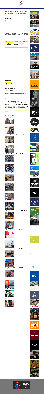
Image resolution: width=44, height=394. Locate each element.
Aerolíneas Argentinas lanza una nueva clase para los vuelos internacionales (14, 248)
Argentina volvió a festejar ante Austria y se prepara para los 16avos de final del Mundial (15, 229)
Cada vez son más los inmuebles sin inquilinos (10, 191)
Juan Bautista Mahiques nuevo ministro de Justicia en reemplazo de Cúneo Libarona (15, 308)
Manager (38, 392)
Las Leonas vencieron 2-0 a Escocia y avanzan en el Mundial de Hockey (13, 172)
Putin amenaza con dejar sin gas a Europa (10, 288)
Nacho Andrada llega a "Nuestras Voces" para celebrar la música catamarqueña (14, 134)
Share (6, 17)
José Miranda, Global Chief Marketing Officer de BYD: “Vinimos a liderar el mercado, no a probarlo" (16, 153)
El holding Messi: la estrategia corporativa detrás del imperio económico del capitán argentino (16, 210)
